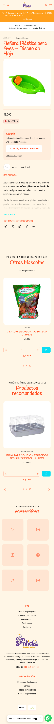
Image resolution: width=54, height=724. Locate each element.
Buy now (27, 355)
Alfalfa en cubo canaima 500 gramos (27, 333)
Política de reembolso (27, 690)
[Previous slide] (5, 366)
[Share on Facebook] (5, 226)
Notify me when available (25, 148)
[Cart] (50, 5)
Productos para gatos (27, 611)
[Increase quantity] (37, 350)
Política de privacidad (27, 694)
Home (17, 25)
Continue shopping (14, 156)
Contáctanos (27, 19)
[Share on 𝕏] (12, 226)
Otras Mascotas (30, 25)
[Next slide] (48, 366)
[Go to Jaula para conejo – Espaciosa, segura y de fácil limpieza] (27, 424)
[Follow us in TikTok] (37, 667)
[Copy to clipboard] (33, 226)
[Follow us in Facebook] (29, 667)
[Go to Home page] (27, 5)
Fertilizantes (27, 623)
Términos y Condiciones (27, 682)
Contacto (27, 627)
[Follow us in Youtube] (33, 667)
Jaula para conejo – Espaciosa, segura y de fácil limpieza (27, 457)
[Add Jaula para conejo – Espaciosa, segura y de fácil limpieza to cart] (46, 474)
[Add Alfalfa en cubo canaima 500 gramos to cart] (46, 350)
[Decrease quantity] (6, 350)
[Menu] (4, 5)
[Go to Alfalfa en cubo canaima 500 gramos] (27, 301)
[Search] (8, 5)
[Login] (46, 5)
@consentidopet (27, 511)
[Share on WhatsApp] (19, 226)
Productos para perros (27, 615)
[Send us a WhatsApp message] (48, 718)
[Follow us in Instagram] (25, 667)
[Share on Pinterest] (26, 226)
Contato (27, 686)
